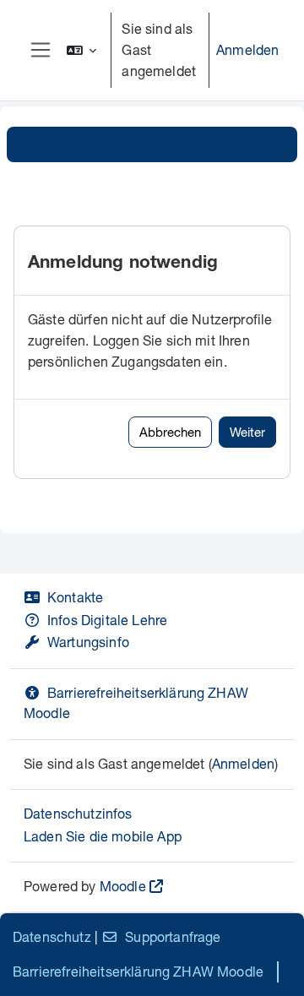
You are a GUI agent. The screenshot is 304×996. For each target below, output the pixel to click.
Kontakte (75, 597)
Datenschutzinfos (78, 813)
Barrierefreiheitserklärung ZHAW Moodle (138, 971)
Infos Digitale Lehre (107, 620)
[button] (82, 50)
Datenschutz (52, 936)
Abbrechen (170, 431)
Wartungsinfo (88, 642)
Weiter (247, 431)
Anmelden (247, 49)
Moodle (123, 886)
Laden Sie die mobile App (103, 836)
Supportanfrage (172, 936)
